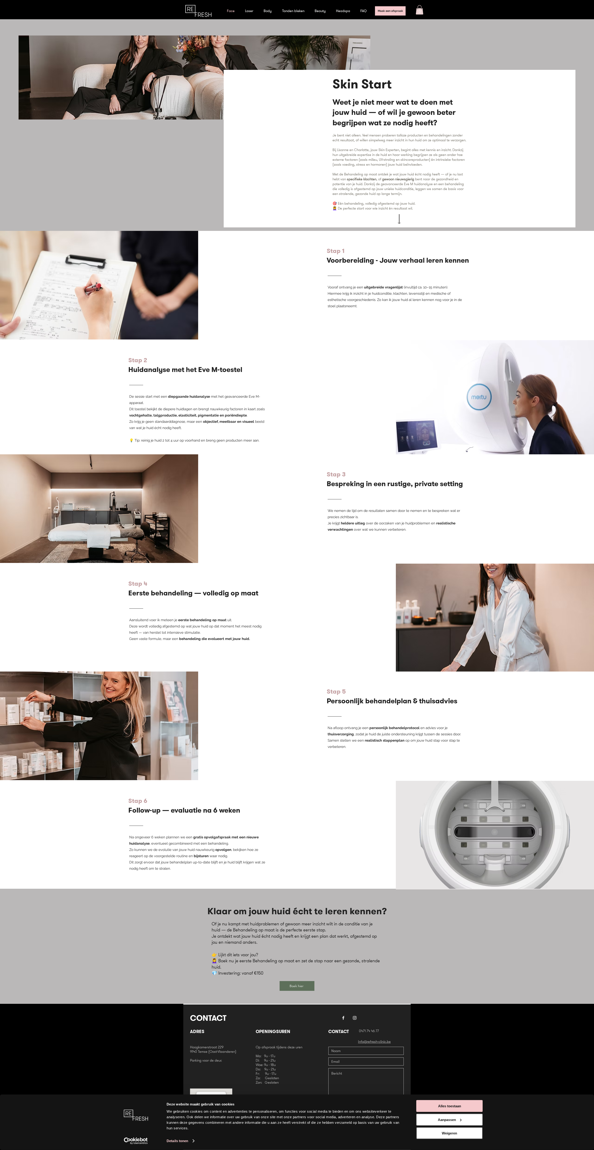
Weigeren (449, 1133)
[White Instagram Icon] (354, 1017)
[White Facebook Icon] (343, 1017)
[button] (419, 10)
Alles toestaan (449, 1106)
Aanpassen (447, 1119)
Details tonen (177, 1141)
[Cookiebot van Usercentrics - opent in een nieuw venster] (136, 1140)
